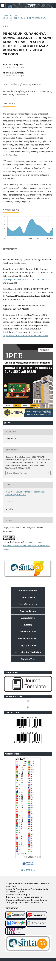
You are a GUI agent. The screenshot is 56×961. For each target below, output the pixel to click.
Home (5, 15)
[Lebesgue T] (28, 707)
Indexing (28, 624)
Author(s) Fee (28, 618)
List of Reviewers (28, 604)
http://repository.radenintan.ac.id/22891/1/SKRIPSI (26, 279)
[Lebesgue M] (28, 701)
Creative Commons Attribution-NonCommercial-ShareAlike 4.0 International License (26, 545)
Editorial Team (28, 597)
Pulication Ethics (28, 631)
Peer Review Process (28, 638)
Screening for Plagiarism (28, 652)
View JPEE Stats (28, 870)
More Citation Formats (17, 473)
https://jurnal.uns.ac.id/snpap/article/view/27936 (25, 335)
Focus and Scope (28, 611)
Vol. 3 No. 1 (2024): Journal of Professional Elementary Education (24, 19)
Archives (14, 15)
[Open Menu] (2, 5)
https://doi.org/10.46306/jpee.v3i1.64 (24, 84)
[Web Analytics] (28, 864)
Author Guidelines (28, 590)
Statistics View (28, 659)
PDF (8, 423)
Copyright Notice (28, 645)
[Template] (28, 691)
